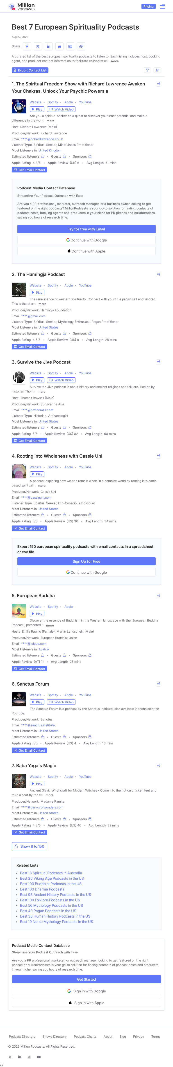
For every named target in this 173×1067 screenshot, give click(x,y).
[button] (37, 109)
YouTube (85, 102)
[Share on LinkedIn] (49, 46)
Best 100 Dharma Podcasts (42, 889)
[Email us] (70, 46)
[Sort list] (157, 70)
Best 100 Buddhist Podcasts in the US (51, 883)
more (115, 61)
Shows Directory (55, 1036)
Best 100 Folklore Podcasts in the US (50, 900)
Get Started (86, 979)
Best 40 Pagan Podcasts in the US (48, 911)
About (108, 1036)
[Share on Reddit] (59, 46)
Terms (155, 1036)
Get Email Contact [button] (32, 170)
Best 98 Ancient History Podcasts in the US (55, 894)
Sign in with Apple (89, 1002)
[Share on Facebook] (27, 46)
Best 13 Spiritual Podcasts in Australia (51, 873)
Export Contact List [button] (32, 70)
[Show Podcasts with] (147, 70)
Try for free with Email (86, 229)
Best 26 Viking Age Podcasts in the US (52, 878)
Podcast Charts (85, 1036)
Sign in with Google (89, 991)
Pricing (148, 6)
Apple (68, 102)
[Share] (158, 84)
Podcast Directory (22, 1036)
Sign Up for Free (86, 561)
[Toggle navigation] (161, 6)
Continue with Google (88, 240)
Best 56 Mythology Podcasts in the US (51, 905)
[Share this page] (81, 46)
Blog (123, 1036)
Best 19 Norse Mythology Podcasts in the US (56, 921)
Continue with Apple (88, 251)
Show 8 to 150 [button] (32, 846)
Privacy (138, 1036)
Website (35, 102)
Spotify (53, 102)
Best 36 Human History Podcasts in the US (55, 916)
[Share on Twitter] (38, 46)
